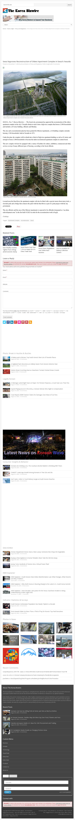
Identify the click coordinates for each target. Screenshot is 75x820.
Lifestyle (5, 746)
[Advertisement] (37, 45)
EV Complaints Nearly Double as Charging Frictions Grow (29, 730)
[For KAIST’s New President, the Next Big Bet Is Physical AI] (29, 639)
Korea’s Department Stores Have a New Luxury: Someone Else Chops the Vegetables (38, 552)
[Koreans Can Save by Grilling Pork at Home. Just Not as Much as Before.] (11, 627)
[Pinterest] (26, 322)
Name (5, 270)
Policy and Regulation (20, 28)
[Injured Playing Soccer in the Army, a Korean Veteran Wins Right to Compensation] (6, 390)
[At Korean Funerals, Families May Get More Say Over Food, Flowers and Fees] (29, 626)
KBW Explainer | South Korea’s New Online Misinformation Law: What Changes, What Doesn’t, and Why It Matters (41, 578)
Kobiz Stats (6, 760)
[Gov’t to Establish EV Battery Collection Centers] (64, 241)
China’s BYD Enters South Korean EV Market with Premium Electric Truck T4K (46, 672)
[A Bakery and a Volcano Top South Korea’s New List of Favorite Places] (6, 359)
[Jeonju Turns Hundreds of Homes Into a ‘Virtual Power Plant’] (6, 565)
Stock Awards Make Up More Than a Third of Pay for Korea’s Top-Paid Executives (37, 611)
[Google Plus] (15, 322)
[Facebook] (8, 322)
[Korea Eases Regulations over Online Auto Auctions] (46, 241)
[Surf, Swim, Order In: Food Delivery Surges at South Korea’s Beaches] (6, 480)
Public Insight (10, 28)
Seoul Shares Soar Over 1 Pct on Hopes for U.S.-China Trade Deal (28, 249)
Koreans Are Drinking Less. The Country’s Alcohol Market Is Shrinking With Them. (36, 466)
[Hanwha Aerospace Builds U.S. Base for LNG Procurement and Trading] (46, 628)
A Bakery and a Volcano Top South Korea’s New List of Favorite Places (33, 357)
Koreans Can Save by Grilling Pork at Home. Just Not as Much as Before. (34, 711)
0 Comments (23, 359)
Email (5, 277)
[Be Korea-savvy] (37, 10)
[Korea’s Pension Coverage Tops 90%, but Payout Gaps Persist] (11, 640)
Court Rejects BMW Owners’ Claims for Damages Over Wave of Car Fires (34, 395)
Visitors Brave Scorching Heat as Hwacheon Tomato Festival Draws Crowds (35, 370)
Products (5, 763)
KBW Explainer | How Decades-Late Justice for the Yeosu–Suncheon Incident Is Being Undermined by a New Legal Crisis (38, 591)
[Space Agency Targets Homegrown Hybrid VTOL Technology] (64, 641)
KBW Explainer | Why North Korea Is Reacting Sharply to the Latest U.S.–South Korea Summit (40, 584)
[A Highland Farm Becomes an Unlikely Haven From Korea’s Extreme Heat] (6, 365)
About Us (5, 770)
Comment (5, 291)
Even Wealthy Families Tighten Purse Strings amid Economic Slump (10, 250)
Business (5, 743)
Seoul (31, 220)
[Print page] (37, 67)
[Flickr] (19, 322)
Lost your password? (65, 792)
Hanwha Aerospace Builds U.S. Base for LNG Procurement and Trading (33, 723)
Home (4, 28)
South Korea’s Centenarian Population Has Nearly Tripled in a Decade (33, 604)
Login (6, 776)
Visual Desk (6, 753)
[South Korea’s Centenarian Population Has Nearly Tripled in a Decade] (6, 606)
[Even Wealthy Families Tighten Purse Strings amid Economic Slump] (11, 241)
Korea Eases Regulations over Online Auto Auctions (46, 250)
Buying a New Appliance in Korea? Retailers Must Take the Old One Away (34, 558)
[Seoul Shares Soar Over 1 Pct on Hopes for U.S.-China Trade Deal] (28, 240)
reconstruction (25, 220)
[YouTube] (23, 322)
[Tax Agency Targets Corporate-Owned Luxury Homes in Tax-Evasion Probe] (46, 639)
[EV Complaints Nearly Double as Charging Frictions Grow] (64, 627)
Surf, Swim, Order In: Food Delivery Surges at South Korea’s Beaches (33, 479)
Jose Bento (6, 678)
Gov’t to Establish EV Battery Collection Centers (62, 250)
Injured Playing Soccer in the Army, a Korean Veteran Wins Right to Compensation (37, 389)
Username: (7, 779)
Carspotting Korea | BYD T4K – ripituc (13, 672)
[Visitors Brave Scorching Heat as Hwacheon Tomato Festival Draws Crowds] (6, 371)
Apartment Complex (13, 220)
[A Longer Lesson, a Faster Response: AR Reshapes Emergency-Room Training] (64, 653)
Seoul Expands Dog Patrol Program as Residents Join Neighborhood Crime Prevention (34, 678)
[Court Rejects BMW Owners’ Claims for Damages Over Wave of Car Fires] (6, 396)
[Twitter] (4, 322)
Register (13, 776)
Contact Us (6, 767)
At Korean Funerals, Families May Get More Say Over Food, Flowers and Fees (35, 717)
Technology (6, 750)
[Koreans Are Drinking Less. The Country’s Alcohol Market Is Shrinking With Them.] (6, 467)
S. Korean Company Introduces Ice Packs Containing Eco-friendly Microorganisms (36, 675)
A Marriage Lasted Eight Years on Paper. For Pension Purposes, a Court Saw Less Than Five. (40, 383)
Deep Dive (6, 756)
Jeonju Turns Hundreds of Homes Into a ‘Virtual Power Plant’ (30, 564)
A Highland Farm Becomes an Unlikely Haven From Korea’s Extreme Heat (34, 364)
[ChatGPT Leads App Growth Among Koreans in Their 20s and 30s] (6, 474)
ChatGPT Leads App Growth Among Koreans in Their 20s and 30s (32, 472)
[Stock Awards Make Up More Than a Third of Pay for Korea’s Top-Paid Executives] (6, 612)
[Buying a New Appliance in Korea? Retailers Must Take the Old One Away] (6, 559)
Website (5, 284)
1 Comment (25, 594)
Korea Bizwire (25, 64)
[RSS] (30, 322)
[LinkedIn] (11, 322)
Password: (7, 785)
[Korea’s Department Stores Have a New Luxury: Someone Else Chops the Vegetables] (6, 553)
